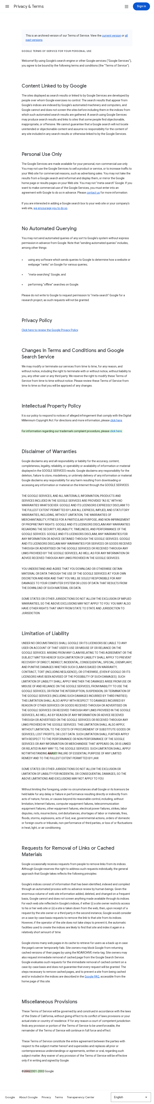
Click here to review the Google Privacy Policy (50, 330)
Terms (59, 1097)
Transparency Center (80, 1097)
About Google (28, 1097)
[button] (7, 6)
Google (10, 1097)
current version (111, 35)
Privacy (46, 1097)
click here (116, 420)
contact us (93, 192)
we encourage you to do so (50, 208)
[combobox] (131, 1097)
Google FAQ (92, 976)
